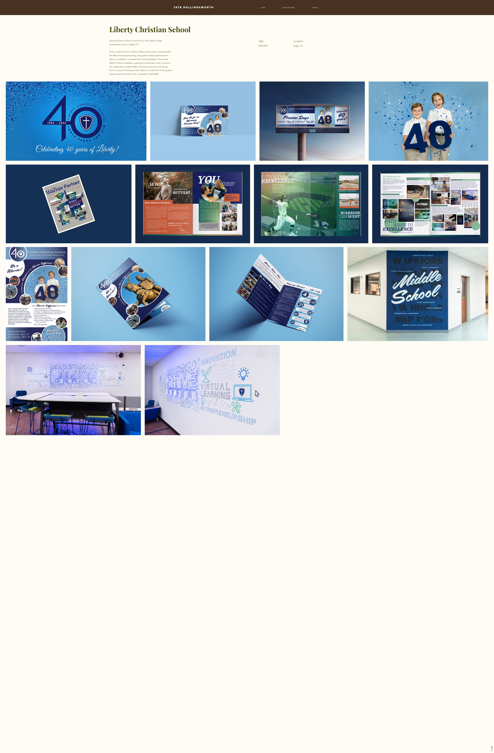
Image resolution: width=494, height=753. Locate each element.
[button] (288, 8)
